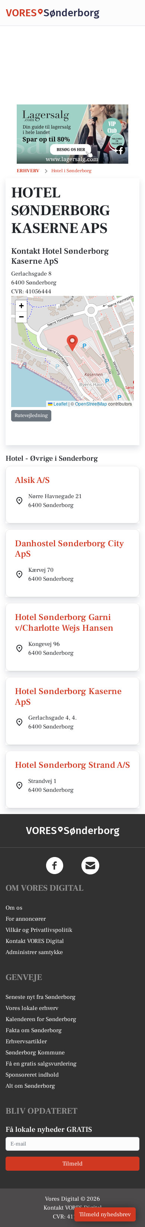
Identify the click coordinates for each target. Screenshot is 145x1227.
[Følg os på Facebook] (55, 865)
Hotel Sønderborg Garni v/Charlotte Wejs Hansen (64, 622)
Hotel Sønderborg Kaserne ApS (68, 697)
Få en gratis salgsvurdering (41, 1063)
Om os (14, 907)
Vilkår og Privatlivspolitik (39, 930)
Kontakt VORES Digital (35, 941)
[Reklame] (72, 134)
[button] (72, 343)
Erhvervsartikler (26, 1041)
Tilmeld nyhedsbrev (105, 1214)
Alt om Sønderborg (30, 1086)
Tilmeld (72, 1163)
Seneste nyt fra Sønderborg (40, 997)
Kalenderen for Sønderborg (41, 1019)
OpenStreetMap (91, 403)
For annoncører (26, 919)
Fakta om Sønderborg (34, 1030)
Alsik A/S (32, 480)
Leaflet (59, 403)
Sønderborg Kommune (35, 1052)
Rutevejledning (31, 415)
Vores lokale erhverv (32, 1008)
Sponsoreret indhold (32, 1074)
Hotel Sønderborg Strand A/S (72, 765)
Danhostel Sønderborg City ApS (69, 549)
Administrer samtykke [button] (34, 952)
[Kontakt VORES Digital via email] (90, 865)
